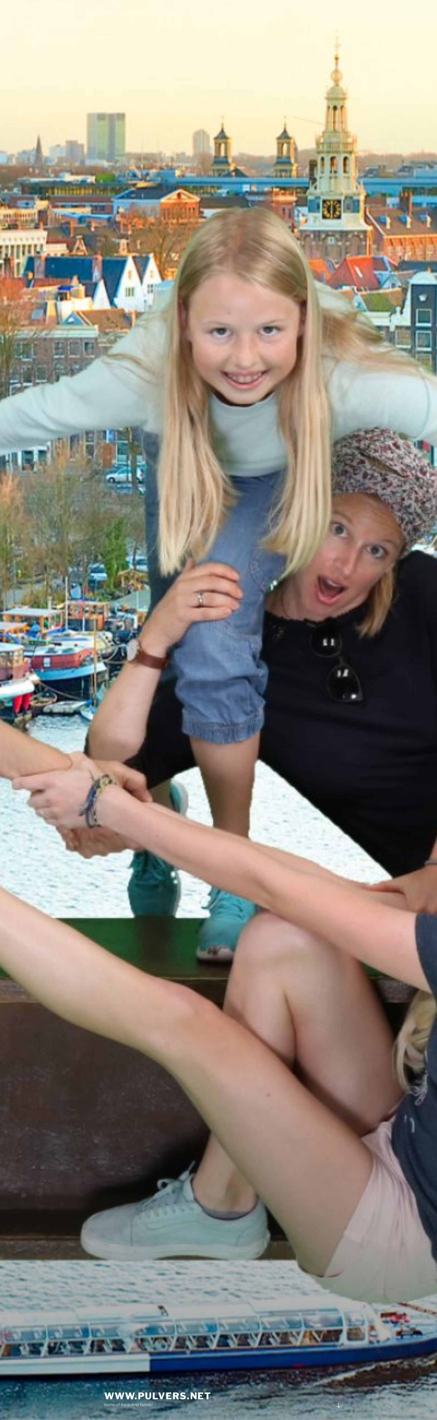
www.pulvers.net (157, 1396)
